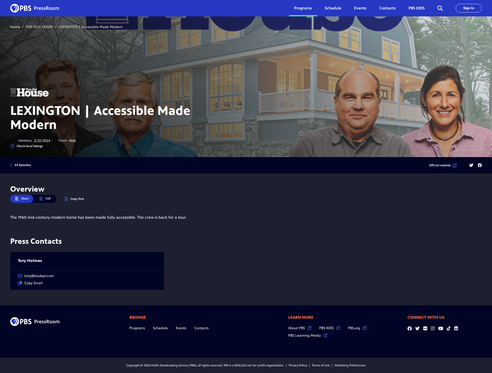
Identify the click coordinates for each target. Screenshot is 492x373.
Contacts (387, 8)
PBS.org (354, 328)
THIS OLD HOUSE (39, 27)
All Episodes (23, 165)
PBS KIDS (416, 8)
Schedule (333, 8)
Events (360, 8)
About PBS (296, 328)
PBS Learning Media (304, 335)
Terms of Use (321, 365)
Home (15, 27)
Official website (440, 165)
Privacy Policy (298, 365)
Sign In (468, 8)
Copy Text (77, 199)
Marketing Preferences (350, 365)
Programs (137, 328)
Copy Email (33, 283)
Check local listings (30, 146)
